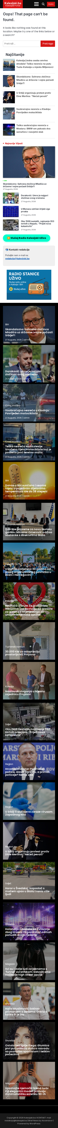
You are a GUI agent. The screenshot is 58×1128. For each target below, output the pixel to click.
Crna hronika (12, 405)
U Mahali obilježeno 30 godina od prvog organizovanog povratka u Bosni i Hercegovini (28, 572)
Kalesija (9, 564)
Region (9, 764)
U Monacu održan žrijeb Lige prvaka (35, 210)
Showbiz (10, 924)
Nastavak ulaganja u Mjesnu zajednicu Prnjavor (25, 692)
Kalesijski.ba (12, 3)
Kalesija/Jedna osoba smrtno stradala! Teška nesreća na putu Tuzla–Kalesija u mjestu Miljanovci (34, 63)
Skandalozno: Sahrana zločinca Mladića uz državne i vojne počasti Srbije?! (35, 80)
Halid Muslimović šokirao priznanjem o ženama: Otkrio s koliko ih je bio (26, 1011)
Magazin (10, 964)
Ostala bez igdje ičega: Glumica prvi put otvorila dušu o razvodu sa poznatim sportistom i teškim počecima (27, 1049)
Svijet (8, 724)
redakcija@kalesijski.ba (17, 258)
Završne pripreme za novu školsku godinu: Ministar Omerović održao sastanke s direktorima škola (28, 532)
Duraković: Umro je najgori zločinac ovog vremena (34, 196)
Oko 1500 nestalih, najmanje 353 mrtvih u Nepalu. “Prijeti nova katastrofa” (37, 224)
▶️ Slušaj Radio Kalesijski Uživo (26, 238)
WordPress (35, 1123)
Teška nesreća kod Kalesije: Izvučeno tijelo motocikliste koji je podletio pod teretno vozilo (28, 449)
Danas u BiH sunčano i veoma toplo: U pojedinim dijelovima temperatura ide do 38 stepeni (26, 488)
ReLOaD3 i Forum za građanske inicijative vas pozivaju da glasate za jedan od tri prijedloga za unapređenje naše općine (29, 610)
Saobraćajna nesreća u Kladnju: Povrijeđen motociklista (27, 411)
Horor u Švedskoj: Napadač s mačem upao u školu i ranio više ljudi (27, 891)
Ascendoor (47, 1120)
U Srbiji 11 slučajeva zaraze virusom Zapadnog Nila (28, 813)
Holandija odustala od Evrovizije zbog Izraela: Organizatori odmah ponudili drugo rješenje (28, 932)
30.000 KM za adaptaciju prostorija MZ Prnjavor (22, 653)
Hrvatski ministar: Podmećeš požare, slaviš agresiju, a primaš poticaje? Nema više (27, 772)
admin (26, 339)
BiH (5, 180)
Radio (51, 4)
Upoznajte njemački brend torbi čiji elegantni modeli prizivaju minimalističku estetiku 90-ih (26, 1091)
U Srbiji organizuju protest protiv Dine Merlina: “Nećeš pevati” (27, 853)
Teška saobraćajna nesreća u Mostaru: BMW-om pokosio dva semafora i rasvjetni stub (33, 128)
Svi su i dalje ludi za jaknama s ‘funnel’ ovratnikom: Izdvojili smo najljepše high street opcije (28, 972)
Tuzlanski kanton (15, 524)
